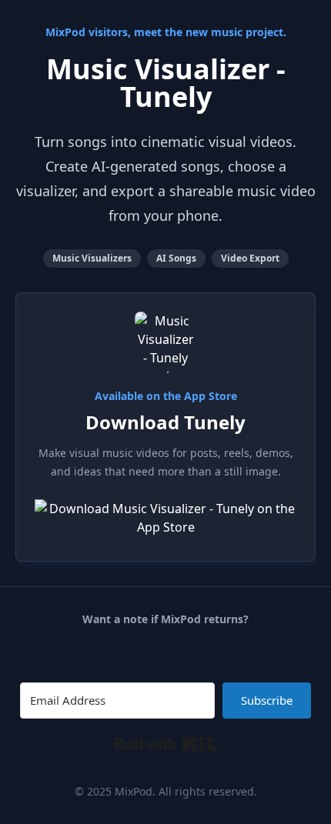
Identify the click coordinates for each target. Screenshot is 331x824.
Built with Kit (166, 744)
